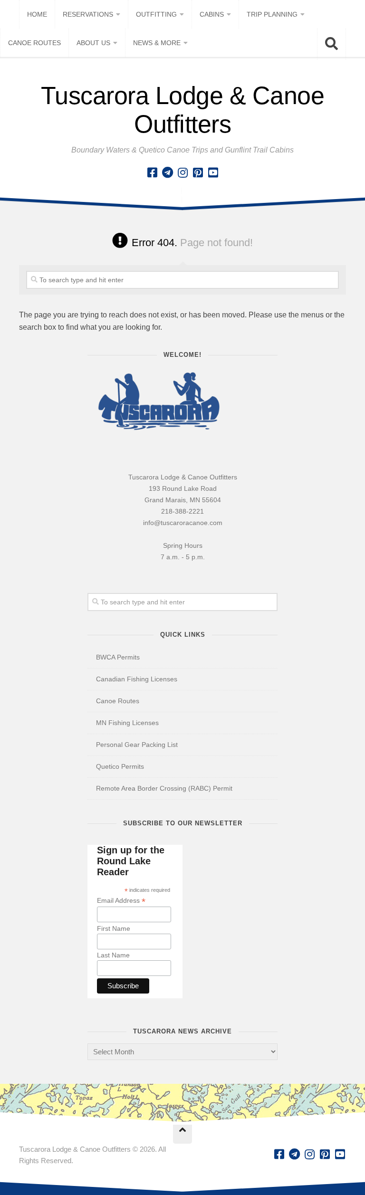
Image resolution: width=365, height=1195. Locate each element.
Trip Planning (272, 14)
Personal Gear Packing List (137, 744)
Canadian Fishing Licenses (136, 679)
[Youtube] (213, 172)
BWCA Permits (118, 657)
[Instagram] (182, 172)
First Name (113, 928)
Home (37, 14)
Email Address (121, 900)
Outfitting (156, 14)
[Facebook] (152, 172)
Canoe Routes (34, 43)
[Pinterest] (197, 172)
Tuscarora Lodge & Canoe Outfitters (183, 110)
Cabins (212, 14)
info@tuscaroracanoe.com (182, 522)
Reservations (88, 14)
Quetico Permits (120, 766)
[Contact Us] (167, 172)
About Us (93, 43)
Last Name (113, 955)
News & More (157, 43)
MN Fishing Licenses (127, 723)
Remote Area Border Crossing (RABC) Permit (164, 788)
